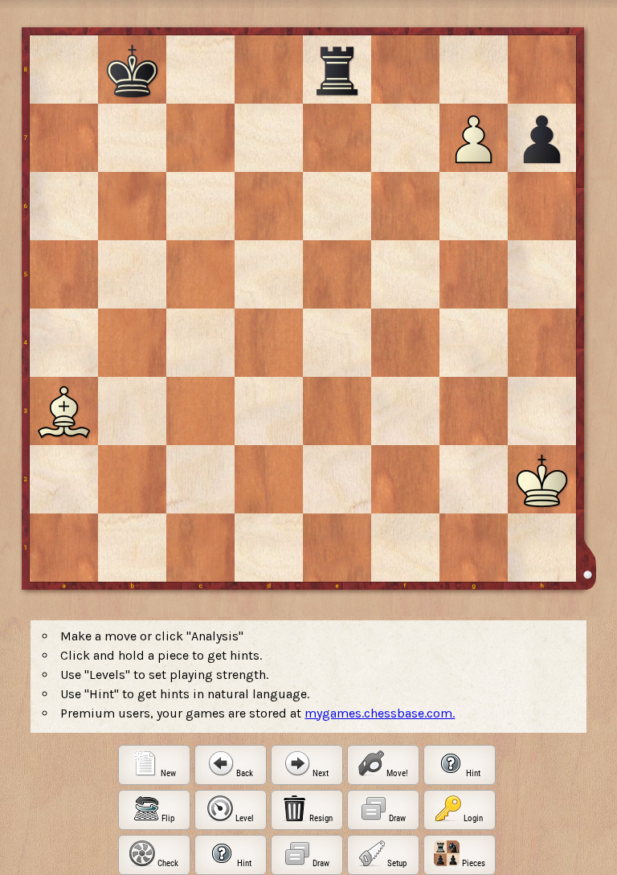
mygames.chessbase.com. (379, 713)
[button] (154, 765)
